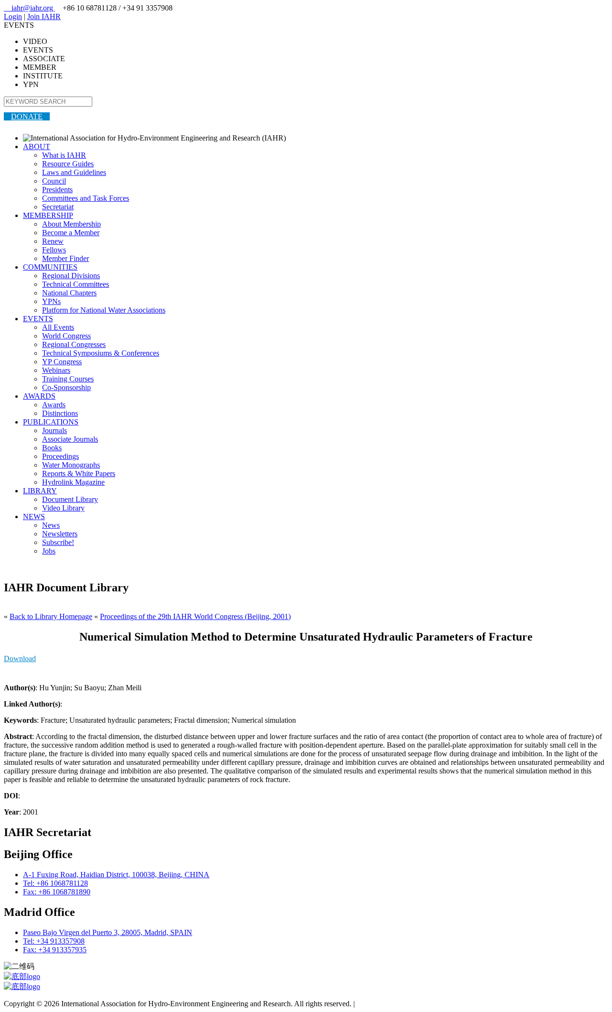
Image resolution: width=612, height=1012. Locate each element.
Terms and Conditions (390, 1004)
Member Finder (65, 258)
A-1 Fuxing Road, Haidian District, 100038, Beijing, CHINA (116, 875)
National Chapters (69, 293)
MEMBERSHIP (48, 215)
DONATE (27, 116)
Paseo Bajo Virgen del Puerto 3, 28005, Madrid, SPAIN (107, 932)
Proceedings (60, 456)
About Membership (71, 224)
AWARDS (39, 396)
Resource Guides (68, 164)
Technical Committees (75, 284)
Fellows (54, 250)
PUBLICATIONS (50, 422)
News (51, 525)
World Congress (66, 336)
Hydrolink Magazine (73, 482)
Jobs (48, 551)
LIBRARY (40, 491)
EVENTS (38, 319)
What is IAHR (64, 155)
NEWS (34, 516)
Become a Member (70, 233)
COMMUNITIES (50, 267)
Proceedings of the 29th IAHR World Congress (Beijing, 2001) (195, 616)
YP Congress (62, 362)
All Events (58, 327)
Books (52, 448)
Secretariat (58, 207)
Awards (54, 405)
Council (54, 181)
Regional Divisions (71, 276)
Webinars (56, 370)
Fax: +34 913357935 (55, 950)
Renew (53, 241)
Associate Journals (70, 439)
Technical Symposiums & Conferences (100, 353)
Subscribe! (58, 542)
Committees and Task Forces (85, 198)
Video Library (63, 508)
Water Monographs (71, 465)
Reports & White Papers (78, 473)
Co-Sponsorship (66, 387)
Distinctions (60, 413)
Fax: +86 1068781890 (56, 892)
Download (20, 658)
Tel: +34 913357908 (54, 941)
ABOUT (36, 146)
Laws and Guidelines (74, 172)
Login (13, 16)
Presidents (57, 189)
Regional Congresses (74, 344)
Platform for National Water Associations (103, 310)
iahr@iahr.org (29, 8)
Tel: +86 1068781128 (55, 883)
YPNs (51, 301)
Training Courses (68, 379)
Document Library (70, 499)
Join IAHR (44, 16)
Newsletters (59, 534)
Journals (54, 430)
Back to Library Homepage (51, 616)
